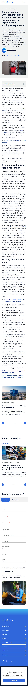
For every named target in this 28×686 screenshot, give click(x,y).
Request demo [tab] (5, 500)
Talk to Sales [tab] (15, 500)
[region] (14, 676)
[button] (3, 423)
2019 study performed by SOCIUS (17, 227)
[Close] (25, 668)
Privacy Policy (14, 567)
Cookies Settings (14, 680)
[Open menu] (25, 2)
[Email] (18, 55)
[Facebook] (7, 55)
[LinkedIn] (11, 55)
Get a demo (7, 571)
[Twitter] (15, 55)
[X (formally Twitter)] (11, 661)
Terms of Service (13, 577)
